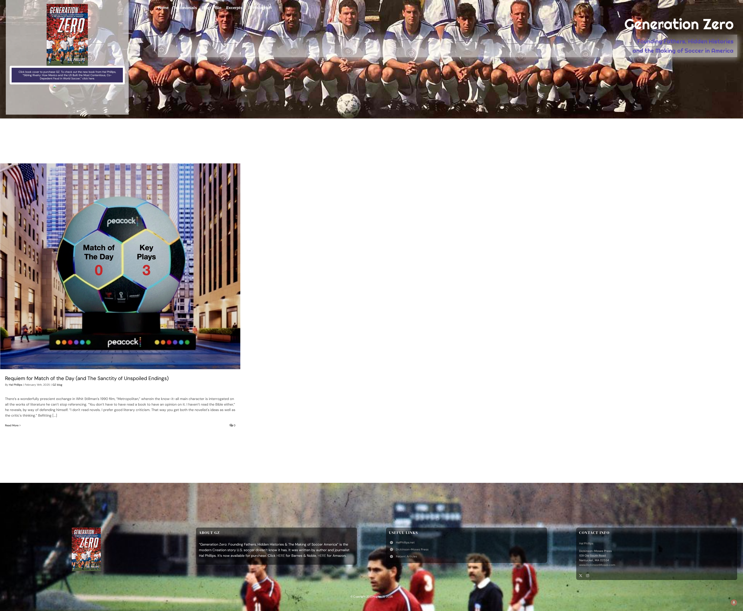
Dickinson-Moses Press (412, 549)
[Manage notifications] (734, 602)
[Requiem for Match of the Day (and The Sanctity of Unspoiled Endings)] (120, 266)
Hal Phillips (15, 384)
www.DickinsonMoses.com (597, 565)
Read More (12, 425)
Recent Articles (406, 556)
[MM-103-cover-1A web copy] (67, 5)
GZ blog (57, 384)
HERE (280, 555)
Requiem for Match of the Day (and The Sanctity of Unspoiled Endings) (87, 378)
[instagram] (587, 575)
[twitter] (580, 575)
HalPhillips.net (405, 542)
